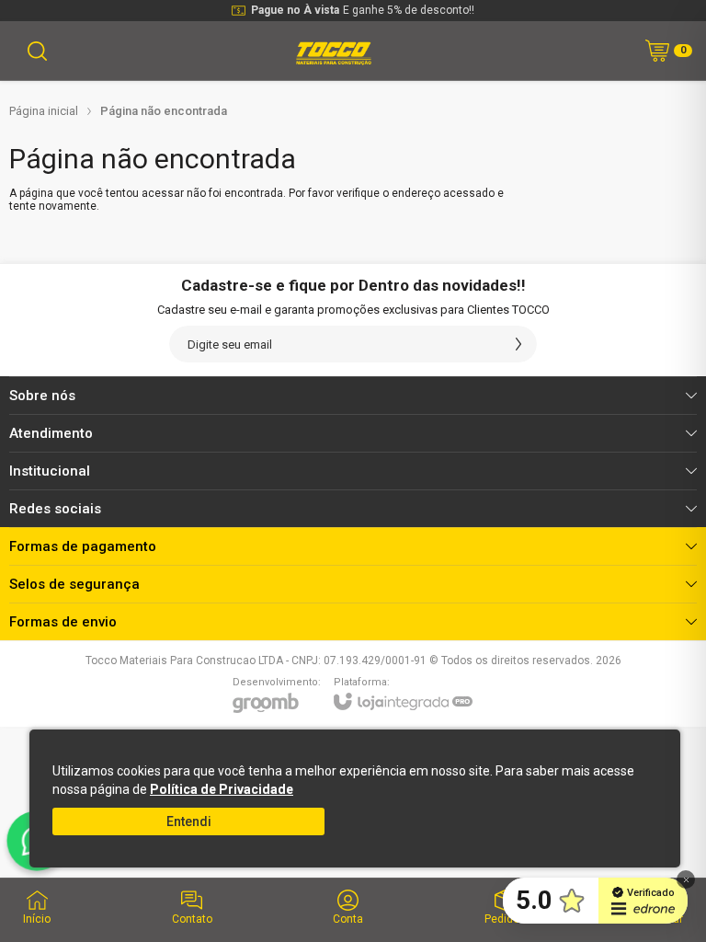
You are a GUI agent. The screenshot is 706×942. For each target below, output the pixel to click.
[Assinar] (518, 344)
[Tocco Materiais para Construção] (332, 51)
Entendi (188, 821)
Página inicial (43, 111)
